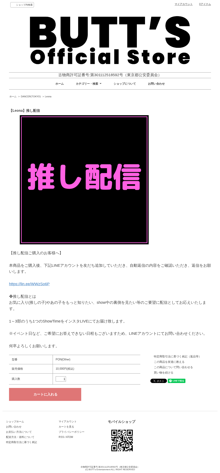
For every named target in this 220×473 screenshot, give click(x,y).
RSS (61, 437)
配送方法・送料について (20, 437)
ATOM (69, 437)
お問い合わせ (156, 83)
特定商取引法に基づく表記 (21, 442)
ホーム (59, 83)
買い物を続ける (163, 372)
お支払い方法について (19, 431)
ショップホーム (15, 421)
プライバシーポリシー (71, 431)
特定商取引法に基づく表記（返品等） (177, 356)
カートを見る (66, 426)
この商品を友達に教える (169, 361)
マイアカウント (184, 4)
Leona (48, 96)
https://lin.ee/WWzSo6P (29, 284)
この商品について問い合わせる (173, 367)
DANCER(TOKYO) (31, 96)
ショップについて (125, 83)
